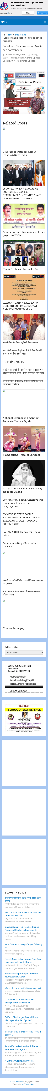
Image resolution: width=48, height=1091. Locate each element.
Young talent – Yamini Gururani (21, 454)
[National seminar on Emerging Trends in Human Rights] (24, 402)
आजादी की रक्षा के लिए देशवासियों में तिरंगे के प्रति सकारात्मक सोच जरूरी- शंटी (22, 352)
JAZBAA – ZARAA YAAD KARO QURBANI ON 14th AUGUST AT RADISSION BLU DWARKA (20, 306)
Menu (4, 22)
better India (20, 35)
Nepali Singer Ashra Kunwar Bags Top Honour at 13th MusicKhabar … (23, 960)
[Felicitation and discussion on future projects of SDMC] (24, 216)
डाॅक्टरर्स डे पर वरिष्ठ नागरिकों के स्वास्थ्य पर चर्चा (23, 988)
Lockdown (8, 61)
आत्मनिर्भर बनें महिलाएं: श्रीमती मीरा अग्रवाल (20, 342)
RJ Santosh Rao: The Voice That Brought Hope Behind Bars (20, 1001)
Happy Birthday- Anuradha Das (21, 269)
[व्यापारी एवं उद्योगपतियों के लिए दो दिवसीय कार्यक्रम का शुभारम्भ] (24, 564)
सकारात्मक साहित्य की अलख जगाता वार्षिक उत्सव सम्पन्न (23, 899)
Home (10, 35)
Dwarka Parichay (16, 1082)
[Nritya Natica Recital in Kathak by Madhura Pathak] (24, 473)
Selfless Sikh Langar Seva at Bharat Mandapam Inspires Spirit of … (22, 1019)
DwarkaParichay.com (15, 54)
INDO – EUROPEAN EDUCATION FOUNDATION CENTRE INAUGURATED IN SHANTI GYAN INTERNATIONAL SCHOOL (22, 193)
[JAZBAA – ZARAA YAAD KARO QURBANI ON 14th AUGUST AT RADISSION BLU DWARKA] (24, 287)
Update (31, 61)
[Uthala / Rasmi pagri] (24, 612)
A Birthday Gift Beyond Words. (19, 1061)
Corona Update (32, 58)
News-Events (20, 61)
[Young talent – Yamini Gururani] (24, 439)
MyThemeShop (28, 1084)
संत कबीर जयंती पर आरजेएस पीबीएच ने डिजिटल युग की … (24, 946)
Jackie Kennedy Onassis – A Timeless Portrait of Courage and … (23, 1048)
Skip (28, 13)
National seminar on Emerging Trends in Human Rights (21, 419)
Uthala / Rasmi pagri (14, 628)
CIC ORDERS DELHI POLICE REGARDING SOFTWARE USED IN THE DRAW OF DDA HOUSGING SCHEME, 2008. (21, 519)
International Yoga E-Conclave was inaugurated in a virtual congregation (23, 503)
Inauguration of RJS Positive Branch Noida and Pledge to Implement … (22, 928)
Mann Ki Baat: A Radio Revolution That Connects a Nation (23, 914)
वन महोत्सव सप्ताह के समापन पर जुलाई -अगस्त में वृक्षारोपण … (23, 1033)
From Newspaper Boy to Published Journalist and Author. (21, 975)
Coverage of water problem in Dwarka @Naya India (19, 153)
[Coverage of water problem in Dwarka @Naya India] (24, 138)
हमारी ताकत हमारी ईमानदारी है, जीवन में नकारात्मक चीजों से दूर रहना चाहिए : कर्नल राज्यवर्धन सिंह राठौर (23, 371)
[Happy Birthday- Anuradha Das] (24, 253)
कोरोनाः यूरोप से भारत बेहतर (14, 361)
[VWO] (10, 13)
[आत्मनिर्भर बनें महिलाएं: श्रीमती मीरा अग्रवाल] (24, 327)
